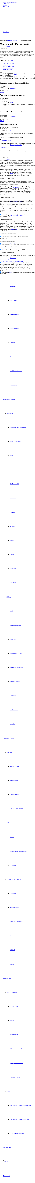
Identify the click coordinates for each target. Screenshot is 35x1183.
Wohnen (9, 823)
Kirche (8, 1091)
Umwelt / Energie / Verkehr (14, 879)
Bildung (9, 597)
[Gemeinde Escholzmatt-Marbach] (12, 16)
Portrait (8, 46)
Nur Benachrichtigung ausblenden (15, 261)
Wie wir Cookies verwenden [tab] (7, 158)
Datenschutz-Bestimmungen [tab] (7, 252)
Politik (8, 159)
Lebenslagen (10, 413)
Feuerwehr (6, 6)
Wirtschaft (9, 752)
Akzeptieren (3, 261)
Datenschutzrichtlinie (5, 260)
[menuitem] (19, 2)
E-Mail (2, 92)
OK (1, 147)
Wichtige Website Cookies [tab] (7, 178)
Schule (5, 5)
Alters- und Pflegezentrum (10, 2)
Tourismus (6, 3)
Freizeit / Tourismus (12, 992)
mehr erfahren (5, 147)
